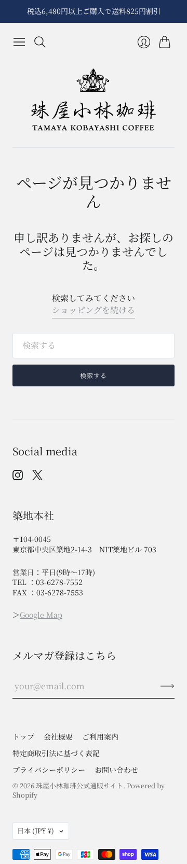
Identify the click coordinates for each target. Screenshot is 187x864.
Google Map (41, 614)
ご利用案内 (100, 736)
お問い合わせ (116, 769)
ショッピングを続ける (93, 310)
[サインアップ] (168, 686)
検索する (94, 375)
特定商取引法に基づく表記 (56, 753)
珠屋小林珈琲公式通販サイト (79, 785)
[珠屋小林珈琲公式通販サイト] (93, 99)
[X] (37, 477)
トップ (23, 736)
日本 (35, 830)
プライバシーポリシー (48, 769)
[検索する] (40, 42)
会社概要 (58, 736)
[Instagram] (17, 477)
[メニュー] (19, 42)
